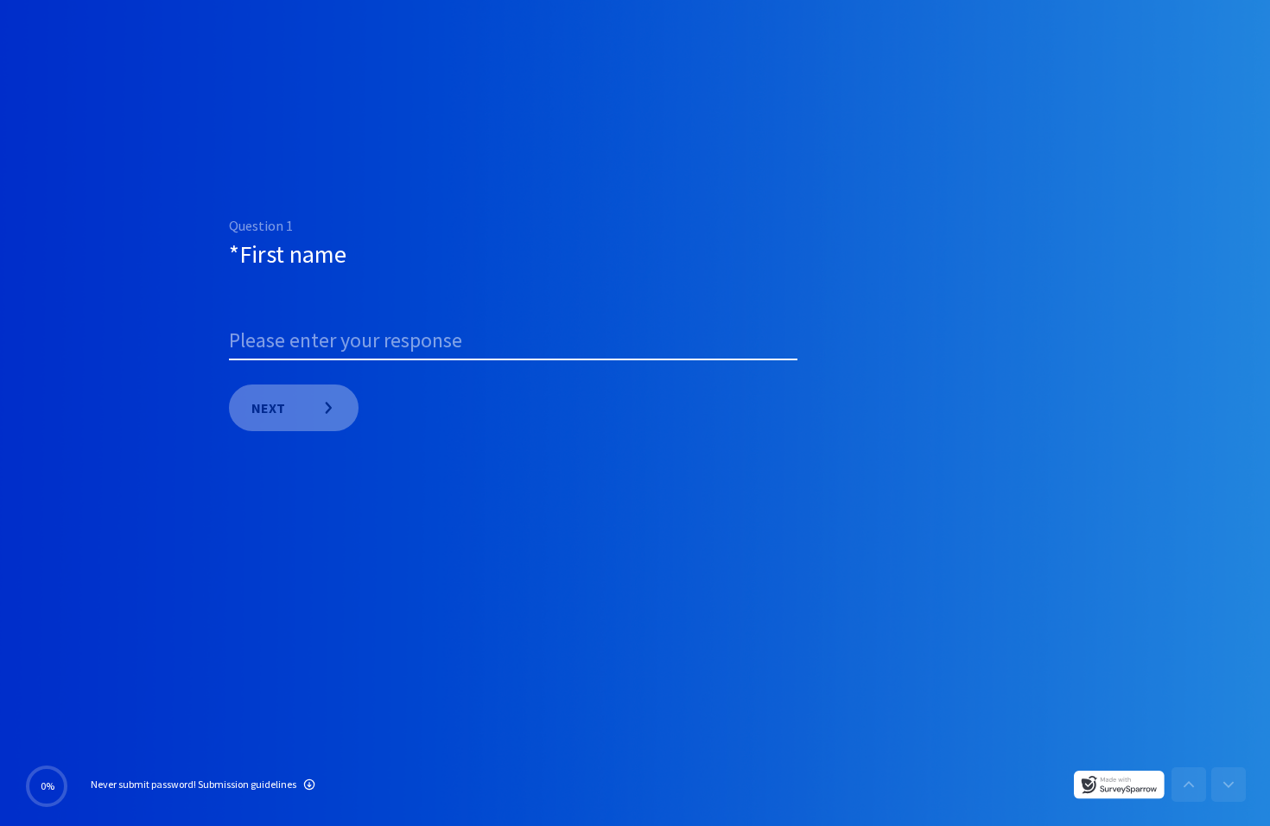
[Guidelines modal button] (309, 786)
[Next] (1228, 784)
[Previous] (1189, 784)
